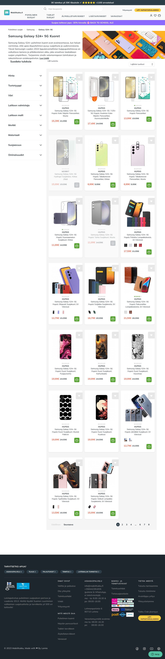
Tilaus (31, 572)
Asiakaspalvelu (13, 572)
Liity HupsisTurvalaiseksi (148, 10)
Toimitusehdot (64, 596)
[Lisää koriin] (76, 121)
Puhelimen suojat (31, 16)
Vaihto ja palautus (67, 586)
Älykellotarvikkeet (73, 16)
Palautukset (48, 572)
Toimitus (66, 572)
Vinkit (60, 601)
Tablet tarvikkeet (66, 628)
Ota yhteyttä (64, 591)
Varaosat (116, 16)
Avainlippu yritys (146, 596)
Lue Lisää (44, 58)
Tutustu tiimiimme (146, 591)
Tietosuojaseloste (119, 593)
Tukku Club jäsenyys (148, 611)
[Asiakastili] (151, 15)
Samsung (30, 29)
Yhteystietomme (146, 601)
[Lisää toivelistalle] (79, 77)
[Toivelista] (155, 15)
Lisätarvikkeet (98, 16)
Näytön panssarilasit (68, 623)
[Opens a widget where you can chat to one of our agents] (155, 654)
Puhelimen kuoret (66, 618)
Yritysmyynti (127, 10)
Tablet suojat (51, 16)
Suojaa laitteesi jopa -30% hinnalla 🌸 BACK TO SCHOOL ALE (83, 22)
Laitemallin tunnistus (88, 572)
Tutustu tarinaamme (148, 586)
